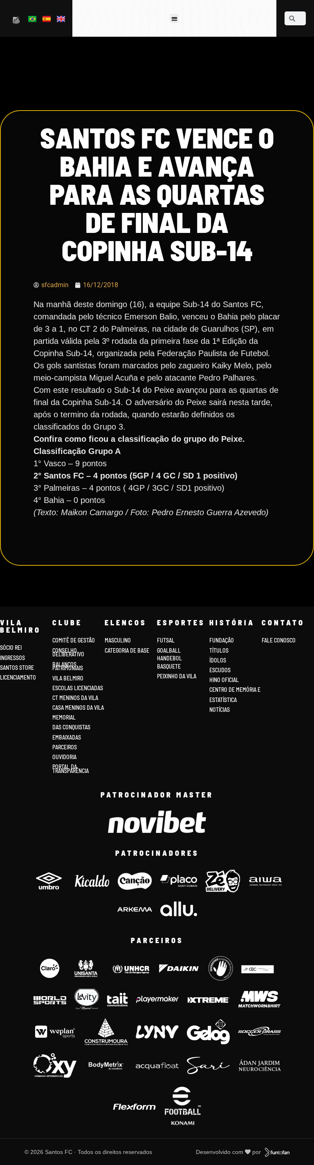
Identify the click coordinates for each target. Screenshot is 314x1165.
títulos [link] (219, 650)
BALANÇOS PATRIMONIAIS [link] (67, 666)
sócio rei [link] (11, 647)
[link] (16, 19)
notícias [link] (219, 709)
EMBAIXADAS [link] (66, 737)
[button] (174, 18)
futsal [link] (166, 640)
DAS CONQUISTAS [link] (71, 727)
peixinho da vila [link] (176, 676)
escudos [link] (220, 670)
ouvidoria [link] (64, 756)
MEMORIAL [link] (64, 717)
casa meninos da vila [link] (78, 707)
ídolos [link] (217, 660)
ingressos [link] (12, 657)
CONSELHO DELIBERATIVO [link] (68, 652)
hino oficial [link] (224, 679)
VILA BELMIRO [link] (67, 678)
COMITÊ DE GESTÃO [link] (73, 640)
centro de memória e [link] (234, 689)
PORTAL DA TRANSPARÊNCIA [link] (70, 768)
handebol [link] (169, 658)
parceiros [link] (64, 747)
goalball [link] (169, 650)
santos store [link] (17, 667)
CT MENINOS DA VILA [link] (75, 697)
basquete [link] (169, 666)
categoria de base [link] (127, 650)
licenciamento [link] (18, 677)
